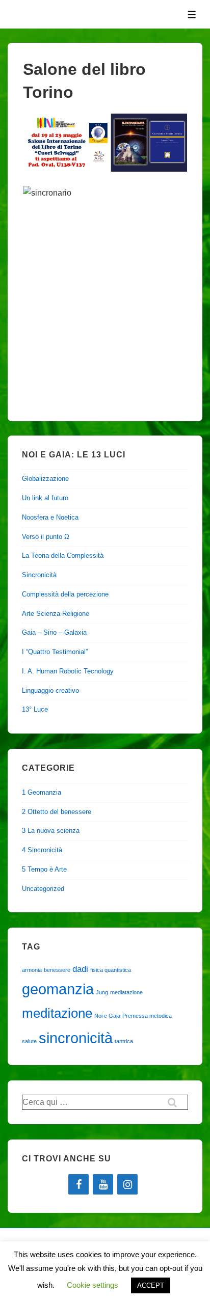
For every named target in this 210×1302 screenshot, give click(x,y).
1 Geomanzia (41, 792)
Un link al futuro (45, 498)
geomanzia (58, 989)
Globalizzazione (45, 478)
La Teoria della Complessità (62, 555)
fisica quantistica (110, 970)
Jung (102, 992)
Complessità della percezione (65, 594)
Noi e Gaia (107, 1016)
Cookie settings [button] (92, 1285)
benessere (57, 970)
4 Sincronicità (42, 850)
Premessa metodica (147, 1016)
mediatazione (126, 992)
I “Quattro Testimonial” (55, 652)
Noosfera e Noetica (50, 517)
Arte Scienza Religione (55, 613)
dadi (80, 969)
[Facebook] (78, 1184)
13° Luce (35, 709)
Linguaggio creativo (50, 690)
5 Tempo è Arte (44, 869)
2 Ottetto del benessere (56, 812)
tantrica (124, 1041)
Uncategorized (43, 888)
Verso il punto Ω (45, 536)
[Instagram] (127, 1184)
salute (29, 1041)
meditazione (57, 1013)
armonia (32, 970)
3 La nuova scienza (51, 830)
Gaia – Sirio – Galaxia (54, 632)
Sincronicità (39, 575)
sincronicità (76, 1037)
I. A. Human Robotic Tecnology (68, 671)
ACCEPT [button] (150, 1285)
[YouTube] (103, 1184)
